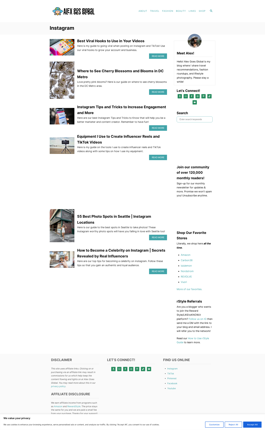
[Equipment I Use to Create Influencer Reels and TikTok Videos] (62, 146)
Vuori (184, 282)
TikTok (170, 373)
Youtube (171, 388)
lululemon (186, 265)
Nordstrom (187, 271)
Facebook (172, 383)
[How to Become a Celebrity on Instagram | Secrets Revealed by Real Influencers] (62, 260)
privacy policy (58, 386)
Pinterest (172, 378)
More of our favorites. (189, 289)
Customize (214, 424)
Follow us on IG (197, 318)
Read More (159, 57)
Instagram (172, 368)
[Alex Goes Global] (74, 11)
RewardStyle (73, 406)
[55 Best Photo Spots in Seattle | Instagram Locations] (62, 227)
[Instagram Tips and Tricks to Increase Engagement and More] (62, 117)
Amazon (185, 254)
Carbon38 (187, 260)
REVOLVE (186, 276)
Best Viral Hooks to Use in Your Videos (111, 41)
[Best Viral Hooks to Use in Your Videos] (62, 48)
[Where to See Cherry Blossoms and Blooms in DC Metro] (62, 81)
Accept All (252, 424)
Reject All (233, 424)
